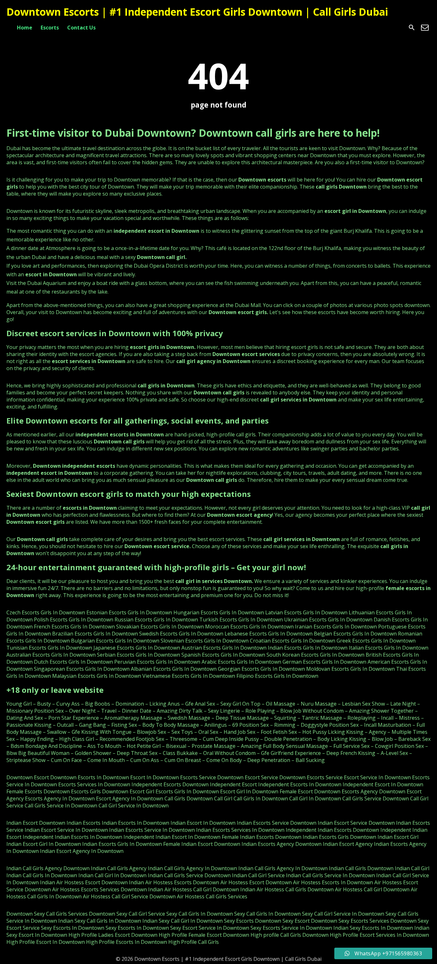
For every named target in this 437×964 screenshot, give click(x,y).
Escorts (50, 27)
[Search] (411, 27)
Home (24, 27)
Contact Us (81, 27)
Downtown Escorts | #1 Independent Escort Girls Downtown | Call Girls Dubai (197, 12)
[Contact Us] (425, 27)
